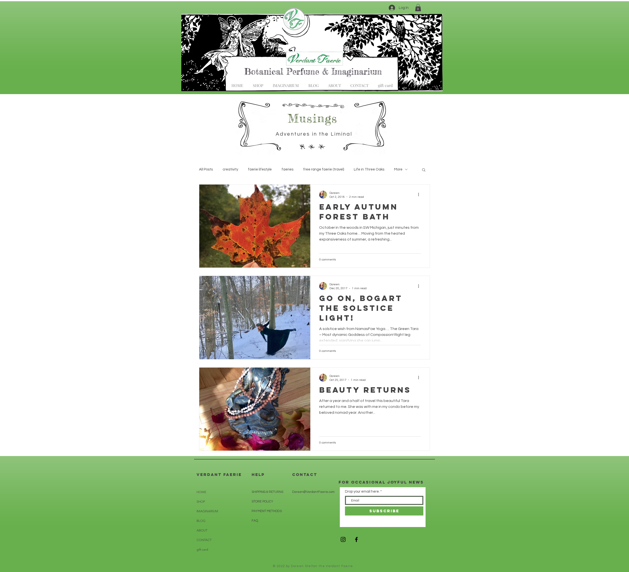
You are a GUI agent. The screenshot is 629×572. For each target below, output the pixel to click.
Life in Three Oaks (369, 169)
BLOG (201, 521)
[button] (418, 7)
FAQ (255, 520)
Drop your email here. (362, 491)
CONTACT (204, 540)
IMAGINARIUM (207, 511)
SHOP (201, 501)
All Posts (206, 169)
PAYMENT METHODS (267, 511)
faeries (287, 169)
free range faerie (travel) (323, 169)
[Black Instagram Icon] (343, 539)
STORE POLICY (263, 501)
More (398, 169)
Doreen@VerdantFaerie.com (313, 492)
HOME (201, 492)
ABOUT (202, 530)
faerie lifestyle (260, 169)
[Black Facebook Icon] (356, 539)
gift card (202, 549)
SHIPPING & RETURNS (267, 492)
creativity (230, 169)
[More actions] (420, 195)
